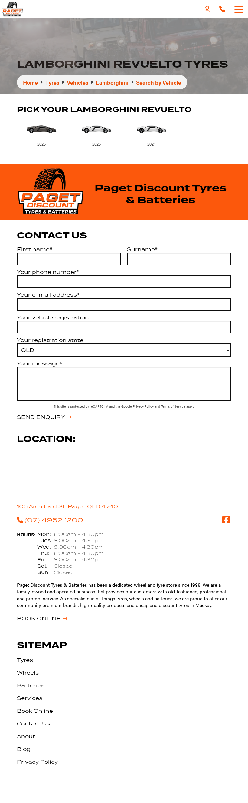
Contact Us (33, 723)
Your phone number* (48, 272)
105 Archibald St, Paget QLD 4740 (67, 506)
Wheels (28, 672)
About (26, 736)
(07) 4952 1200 (53, 520)
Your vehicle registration (53, 317)
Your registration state (50, 340)
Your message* (39, 363)
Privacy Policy (144, 406)
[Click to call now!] (222, 9)
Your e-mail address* (48, 294)
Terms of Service (173, 406)
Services (29, 698)
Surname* (142, 249)
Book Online (39, 618)
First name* (34, 249)
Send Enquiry (41, 417)
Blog (24, 749)
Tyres (25, 660)
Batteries (30, 685)
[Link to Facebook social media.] (225, 519)
